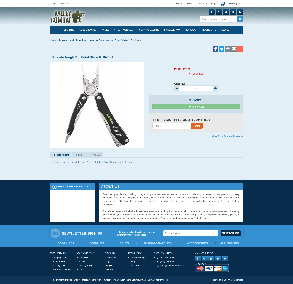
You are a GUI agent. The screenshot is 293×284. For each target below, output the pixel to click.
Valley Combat (68, 17)
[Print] (228, 49)
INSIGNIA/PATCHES (158, 243)
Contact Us (202, 3)
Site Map (110, 269)
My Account (111, 257)
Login (54, 3)
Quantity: (179, 83)
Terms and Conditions (62, 269)
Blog (133, 261)
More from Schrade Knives (226, 136)
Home (179, 3)
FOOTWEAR (65, 243)
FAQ (81, 269)
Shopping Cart (59, 257)
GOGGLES (97, 243)
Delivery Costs (59, 265)
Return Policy (58, 261)
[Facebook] (216, 49)
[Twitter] (222, 49)
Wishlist (189, 3)
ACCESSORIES (197, 243)
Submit (196, 126)
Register (65, 3)
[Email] (234, 49)
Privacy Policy (85, 265)
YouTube (135, 265)
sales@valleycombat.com (172, 265)
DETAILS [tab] (79, 155)
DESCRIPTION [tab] (61, 155)
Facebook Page (138, 257)
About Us (83, 257)
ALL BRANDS (229, 243)
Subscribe (230, 233)
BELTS (124, 243)
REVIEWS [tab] (95, 155)
